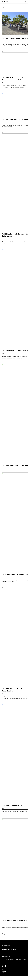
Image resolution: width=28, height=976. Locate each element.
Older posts (4, 934)
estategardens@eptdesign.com (8, 951)
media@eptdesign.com (6, 956)
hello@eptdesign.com (6, 945)
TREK (3, 41)
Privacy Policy (18, 959)
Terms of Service (10, 959)
